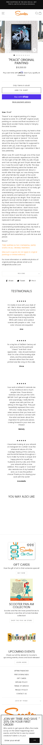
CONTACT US (21, 694)
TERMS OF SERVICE (21, 686)
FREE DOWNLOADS (21, 675)
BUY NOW (21, 573)
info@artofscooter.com (11, 265)
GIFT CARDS (21, 678)
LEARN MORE (21, 662)
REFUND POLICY (21, 682)
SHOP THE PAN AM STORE (21, 620)
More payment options (21, 102)
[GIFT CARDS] (21, 550)
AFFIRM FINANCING (21, 671)
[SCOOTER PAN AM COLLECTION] (21, 590)
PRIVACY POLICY (21, 690)
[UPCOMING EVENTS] (21, 637)
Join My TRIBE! (21, 701)
